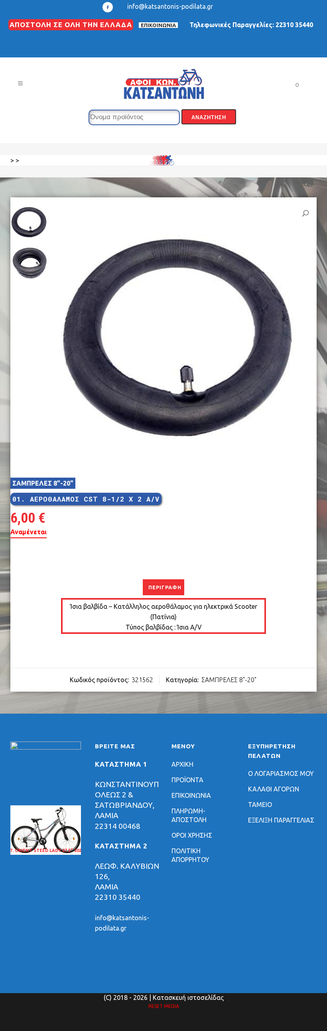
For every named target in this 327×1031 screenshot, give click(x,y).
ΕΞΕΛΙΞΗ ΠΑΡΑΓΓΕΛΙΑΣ (281, 820)
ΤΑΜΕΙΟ (260, 804)
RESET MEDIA (163, 1006)
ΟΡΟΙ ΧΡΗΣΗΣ (191, 835)
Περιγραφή (164, 587)
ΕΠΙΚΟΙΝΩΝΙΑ (158, 25)
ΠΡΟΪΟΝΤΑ (187, 779)
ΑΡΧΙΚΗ (182, 764)
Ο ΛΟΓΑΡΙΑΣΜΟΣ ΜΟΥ (281, 773)
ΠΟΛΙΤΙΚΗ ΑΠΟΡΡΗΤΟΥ (190, 855)
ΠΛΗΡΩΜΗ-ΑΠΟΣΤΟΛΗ (189, 815)
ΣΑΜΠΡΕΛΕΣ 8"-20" (42, 483)
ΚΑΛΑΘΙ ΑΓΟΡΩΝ (273, 789)
